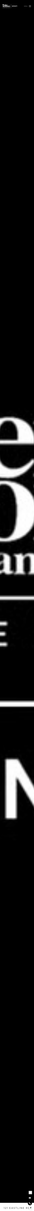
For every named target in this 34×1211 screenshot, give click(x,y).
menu (26, 6)
